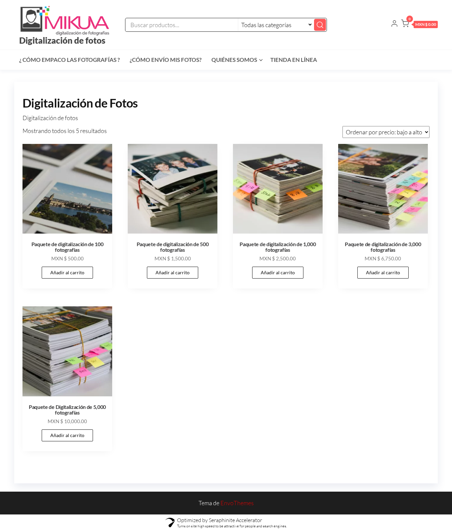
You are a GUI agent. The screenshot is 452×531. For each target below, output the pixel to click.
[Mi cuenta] (394, 24)
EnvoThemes (237, 503)
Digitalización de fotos (62, 40)
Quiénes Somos (234, 59)
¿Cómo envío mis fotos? (166, 59)
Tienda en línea (293, 59)
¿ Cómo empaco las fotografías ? (69, 59)
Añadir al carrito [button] (67, 272)
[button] (419, 25)
